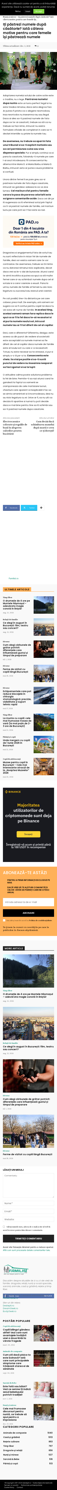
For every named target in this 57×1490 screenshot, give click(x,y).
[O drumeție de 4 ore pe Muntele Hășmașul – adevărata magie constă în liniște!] (44, 605)
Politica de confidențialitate (40, 920)
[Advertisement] (28, 468)
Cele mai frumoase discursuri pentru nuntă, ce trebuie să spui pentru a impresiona (15, 1414)
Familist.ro (13, 578)
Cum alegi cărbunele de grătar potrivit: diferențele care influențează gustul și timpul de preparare (17, 650)
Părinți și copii (9, 737)
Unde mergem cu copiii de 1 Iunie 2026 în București (16, 743)
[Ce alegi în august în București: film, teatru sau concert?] (44, 627)
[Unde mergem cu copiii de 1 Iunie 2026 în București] (44, 744)
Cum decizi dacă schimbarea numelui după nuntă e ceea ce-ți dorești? (42, 426)
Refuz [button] (18, 11)
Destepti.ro (8, 1305)
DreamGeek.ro (10, 1308)
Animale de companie (12, 1351)
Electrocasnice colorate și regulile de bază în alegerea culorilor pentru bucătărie (15, 427)
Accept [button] (38, 11)
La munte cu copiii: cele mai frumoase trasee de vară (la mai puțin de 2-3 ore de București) (17, 722)
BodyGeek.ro (9, 1311)
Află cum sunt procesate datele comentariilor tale (26, 1250)
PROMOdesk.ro (10, 1298)
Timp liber (7, 597)
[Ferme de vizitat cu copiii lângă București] (44, 673)
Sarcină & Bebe (9, 1383)
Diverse (6, 641)
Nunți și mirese (9, 17)
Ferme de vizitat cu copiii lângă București (15, 670)
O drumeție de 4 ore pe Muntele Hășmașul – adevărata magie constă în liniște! (16, 604)
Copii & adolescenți (12, 759)
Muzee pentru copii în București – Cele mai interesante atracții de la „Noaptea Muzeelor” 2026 (16, 767)
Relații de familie (10, 619)
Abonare (28, 913)
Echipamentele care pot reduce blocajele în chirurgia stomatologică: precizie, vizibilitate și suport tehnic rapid (17, 698)
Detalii (27, 11)
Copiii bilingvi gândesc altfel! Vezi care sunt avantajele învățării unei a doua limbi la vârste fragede (16, 1335)
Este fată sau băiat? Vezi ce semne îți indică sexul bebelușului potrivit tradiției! (17, 1391)
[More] (41, 508)
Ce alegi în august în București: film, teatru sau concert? (15, 625)
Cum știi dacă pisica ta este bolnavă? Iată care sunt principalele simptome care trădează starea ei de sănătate (17, 1362)
